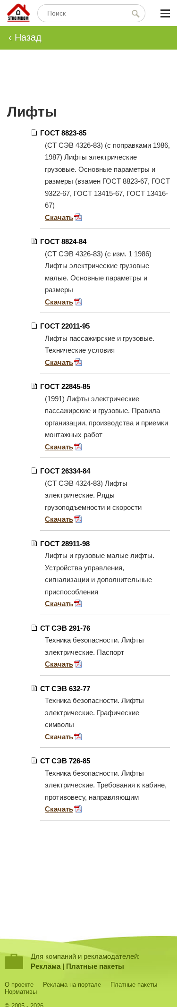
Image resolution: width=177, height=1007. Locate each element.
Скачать (59, 217)
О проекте (19, 984)
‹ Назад (25, 37)
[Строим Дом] (18, 13)
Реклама (45, 966)
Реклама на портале (72, 984)
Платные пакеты (95, 966)
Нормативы (21, 991)
